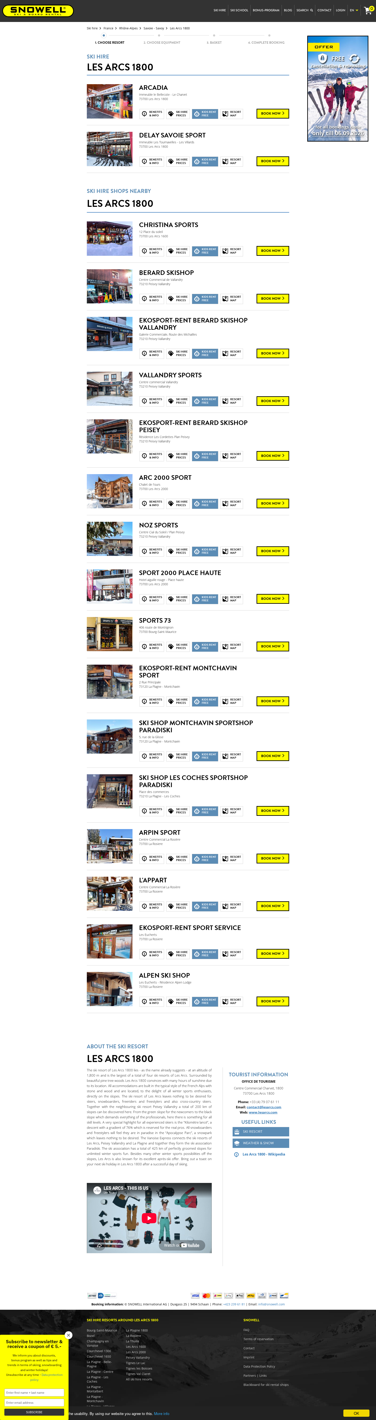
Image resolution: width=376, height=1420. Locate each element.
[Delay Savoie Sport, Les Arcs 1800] (110, 149)
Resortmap (235, 114)
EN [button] (352, 10)
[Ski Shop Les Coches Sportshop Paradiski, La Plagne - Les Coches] (110, 791)
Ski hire (92, 28)
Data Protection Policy (259, 1366)
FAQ (246, 1330)
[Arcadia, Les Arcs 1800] (110, 101)
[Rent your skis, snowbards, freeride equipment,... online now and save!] (338, 88)
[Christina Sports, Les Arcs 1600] (110, 238)
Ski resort (252, 1131)
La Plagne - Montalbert (95, 1389)
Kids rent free (209, 114)
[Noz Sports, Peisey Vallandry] (110, 539)
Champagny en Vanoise (98, 1343)
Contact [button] (324, 10)
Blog (288, 10)
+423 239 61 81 (234, 1304)
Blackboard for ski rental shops (266, 1385)
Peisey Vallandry (138, 1357)
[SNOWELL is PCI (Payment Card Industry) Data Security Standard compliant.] (107, 1295)
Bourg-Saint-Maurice (102, 1330)
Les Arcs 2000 (136, 1352)
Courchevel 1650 (99, 1356)
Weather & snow (258, 1143)
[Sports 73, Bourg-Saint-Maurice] (110, 634)
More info (161, 1413)
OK (356, 1413)
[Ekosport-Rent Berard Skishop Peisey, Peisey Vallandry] (110, 436)
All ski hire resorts (139, 1379)
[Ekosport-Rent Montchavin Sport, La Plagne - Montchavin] (110, 682)
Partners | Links (255, 1375)
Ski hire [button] (220, 10)
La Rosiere (133, 1336)
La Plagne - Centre (100, 1372)
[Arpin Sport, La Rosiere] (110, 846)
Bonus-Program (266, 10)
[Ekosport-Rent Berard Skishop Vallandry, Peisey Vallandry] (110, 334)
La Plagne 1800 (137, 1330)
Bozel (91, 1336)
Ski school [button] (239, 10)
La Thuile (132, 1341)
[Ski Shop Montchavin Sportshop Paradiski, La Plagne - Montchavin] (110, 736)
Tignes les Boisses (139, 1368)
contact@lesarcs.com (264, 1107)
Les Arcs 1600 (136, 1347)
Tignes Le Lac (135, 1363)
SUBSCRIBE (34, 1412)
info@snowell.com (271, 1304)
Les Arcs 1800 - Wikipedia (264, 1154)
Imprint (248, 1357)
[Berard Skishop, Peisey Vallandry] (110, 286)
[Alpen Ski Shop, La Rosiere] (110, 989)
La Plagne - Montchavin (95, 1399)
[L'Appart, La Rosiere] (110, 894)
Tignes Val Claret (138, 1374)
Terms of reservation (258, 1339)
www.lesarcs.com (263, 1112)
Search (303, 10)
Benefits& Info (155, 114)
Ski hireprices (182, 114)
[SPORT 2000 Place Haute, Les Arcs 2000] (110, 586)
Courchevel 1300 (99, 1351)
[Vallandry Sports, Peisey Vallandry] (110, 389)
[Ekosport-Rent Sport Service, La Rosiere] (110, 941)
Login (340, 10)
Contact (249, 1348)
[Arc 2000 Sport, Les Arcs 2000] (110, 491)
